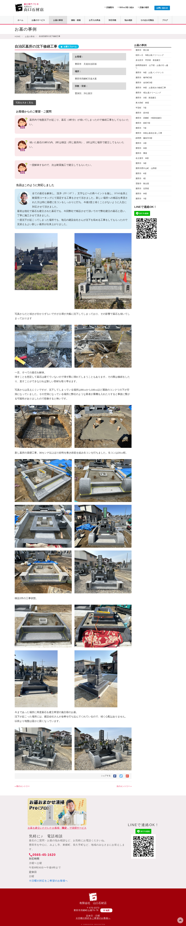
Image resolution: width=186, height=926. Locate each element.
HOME (17, 36)
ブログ (165, 20)
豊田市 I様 (141, 178)
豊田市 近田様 (142, 188)
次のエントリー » (124, 786)
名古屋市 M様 (142, 158)
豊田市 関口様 (143, 50)
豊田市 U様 (141, 143)
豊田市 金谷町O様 (144, 82)
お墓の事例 (58, 20)
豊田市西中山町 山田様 (146, 168)
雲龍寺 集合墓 (142, 183)
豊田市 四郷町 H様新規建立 (149, 118)
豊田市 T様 (141, 128)
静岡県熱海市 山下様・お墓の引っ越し (152, 66)
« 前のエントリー (22, 786)
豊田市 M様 (141, 193)
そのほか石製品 (147, 20)
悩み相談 (128, 20)
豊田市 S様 (141, 163)
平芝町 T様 (141, 108)
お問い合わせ (162, 8)
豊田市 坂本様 (142, 113)
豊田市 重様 (141, 153)
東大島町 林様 (142, 103)
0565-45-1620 (44, 855)
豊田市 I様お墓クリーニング (148, 93)
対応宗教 (112, 20)
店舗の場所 (144, 7)
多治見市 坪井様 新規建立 (148, 60)
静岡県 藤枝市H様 (145, 138)
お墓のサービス (38, 20)
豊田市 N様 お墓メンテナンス (150, 72)
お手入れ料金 (94, 20)
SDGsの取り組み (126, 7)
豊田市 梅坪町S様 (144, 77)
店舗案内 (110, 7)
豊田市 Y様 (141, 198)
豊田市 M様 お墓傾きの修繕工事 (151, 87)
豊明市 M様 (141, 148)
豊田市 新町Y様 (143, 123)
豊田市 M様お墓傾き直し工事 (149, 133)
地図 (108, 910)
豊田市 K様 (141, 173)
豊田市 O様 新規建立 (146, 98)
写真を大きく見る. (25, 102)
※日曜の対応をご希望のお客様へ (48, 880)
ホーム (20, 20)
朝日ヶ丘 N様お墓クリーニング (150, 55)
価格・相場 (76, 20)
